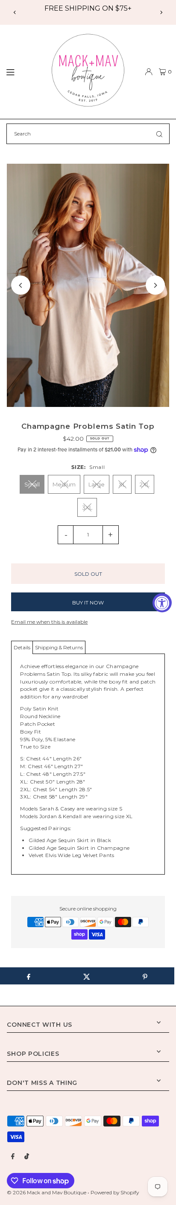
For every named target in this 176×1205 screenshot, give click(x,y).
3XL (87, 507)
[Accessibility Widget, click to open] (162, 602)
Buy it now (88, 602)
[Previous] (15, 12)
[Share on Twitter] (86, 975)
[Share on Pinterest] (145, 975)
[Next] (161, 12)
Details (22, 647)
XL (122, 484)
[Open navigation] (22, 71)
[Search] (159, 134)
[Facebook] (13, 1156)
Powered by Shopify (115, 1192)
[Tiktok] (26, 1156)
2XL (145, 484)
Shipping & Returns (59, 647)
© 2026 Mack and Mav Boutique (47, 1192)
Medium (64, 484)
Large (96, 484)
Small (32, 484)
